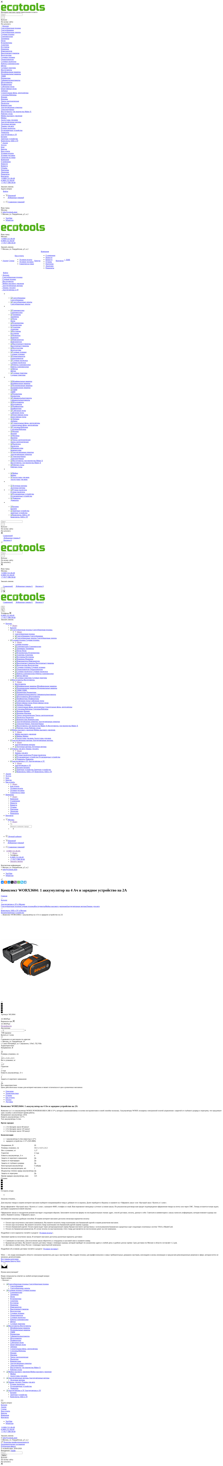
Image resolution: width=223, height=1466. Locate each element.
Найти (4, 1455)
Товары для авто (21, 753)
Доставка (9, 1102)
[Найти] (3, 17)
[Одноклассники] (5, 882)
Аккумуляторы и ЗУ (23, 765)
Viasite (13, 1451)
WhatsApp (9, 220)
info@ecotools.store (10, 212)
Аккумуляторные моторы (25, 745)
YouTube (9, 218)
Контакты (5, 1417)
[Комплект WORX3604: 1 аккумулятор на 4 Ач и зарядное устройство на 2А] (27, 977)
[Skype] (21, 882)
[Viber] (15, 882)
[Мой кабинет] (2, 584)
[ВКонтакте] (2, 882)
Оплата (8, 1100)
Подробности (6, 1026)
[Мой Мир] (8, 882)
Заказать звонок (16, 861)
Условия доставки (50, 1249)
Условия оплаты (45, 1233)
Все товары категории (10, 1259)
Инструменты (20, 684)
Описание (10, 1091)
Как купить (14, 786)
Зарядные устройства (15, 913)
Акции (3, 1407)
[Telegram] (25, 882)
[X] (12, 882)
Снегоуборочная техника (25, 634)
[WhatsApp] (18, 882)
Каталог (13, 628)
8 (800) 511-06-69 (8, 178)
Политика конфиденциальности (16, 1442)
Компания (14, 799)
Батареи (4, 913)
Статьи (4, 1409)
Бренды (4, 1413)
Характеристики (12, 1093)
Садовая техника (21, 644)
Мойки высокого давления (25, 734)
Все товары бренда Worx (10, 1261)
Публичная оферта (8, 1446)
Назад (15, 626)
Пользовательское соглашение (13, 1444)
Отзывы (9, 1095)
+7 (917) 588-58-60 (8, 183)
